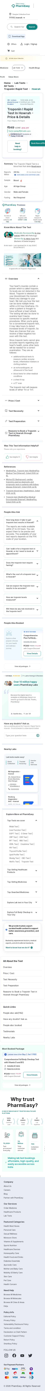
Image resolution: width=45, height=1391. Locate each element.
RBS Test (23, 841)
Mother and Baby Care (13, 1269)
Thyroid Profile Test (17, 851)
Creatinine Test (26, 844)
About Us (7, 1186)
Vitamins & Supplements (14, 1241)
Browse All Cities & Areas (14, 1302)
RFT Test (13, 841)
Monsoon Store (10, 1238)
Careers (7, 1190)
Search (32, 27)
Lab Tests (16, 68)
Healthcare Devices (12, 1249)
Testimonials (9, 1031)
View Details (32, 653)
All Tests (9, 86)
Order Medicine (10, 1208)
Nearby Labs (9, 1037)
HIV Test (12, 848)
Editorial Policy (10, 1316)
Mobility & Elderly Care (13, 1273)
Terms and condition (12, 1328)
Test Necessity (10, 979)
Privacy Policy (9, 1320)
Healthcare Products (12, 1212)
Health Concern (10, 1284)
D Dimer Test (26, 833)
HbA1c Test (14, 862)
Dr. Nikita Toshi (29, 239)
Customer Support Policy (14, 1336)
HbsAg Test (14, 858)
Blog (6, 1194)
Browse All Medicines (12, 1294)
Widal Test (13, 826)
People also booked (12, 1025)
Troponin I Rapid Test (16, 89)
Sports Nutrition (10, 1245)
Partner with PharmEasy (13, 1198)
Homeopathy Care (11, 1253)
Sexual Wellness (10, 1234)
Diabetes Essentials (12, 1261)
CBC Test (26, 858)
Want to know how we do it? (18, 947)
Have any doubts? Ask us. (15, 1019)
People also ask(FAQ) (13, 1013)
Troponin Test (27, 862)
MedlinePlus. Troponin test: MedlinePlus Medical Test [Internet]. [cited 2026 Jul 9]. (22, 473)
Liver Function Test (17, 830)
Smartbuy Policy (10, 1344)
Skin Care (8, 1276)
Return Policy (9, 1340)
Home (7, 83)
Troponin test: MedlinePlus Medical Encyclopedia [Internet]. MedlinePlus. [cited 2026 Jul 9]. (21, 499)
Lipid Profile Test (16, 855)
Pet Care (7, 1280)
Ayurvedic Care (10, 1265)
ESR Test (23, 837)
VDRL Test (13, 844)
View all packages (21, 666)
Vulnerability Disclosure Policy (16, 1324)
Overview (7, 967)
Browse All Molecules (12, 1298)
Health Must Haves (11, 1226)
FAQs (6, 1306)
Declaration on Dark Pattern (15, 1332)
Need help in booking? (18, 146)
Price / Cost (8, 973)
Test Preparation (11, 985)
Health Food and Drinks (13, 1257)
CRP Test (13, 837)
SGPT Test (13, 833)
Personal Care (10, 1230)
